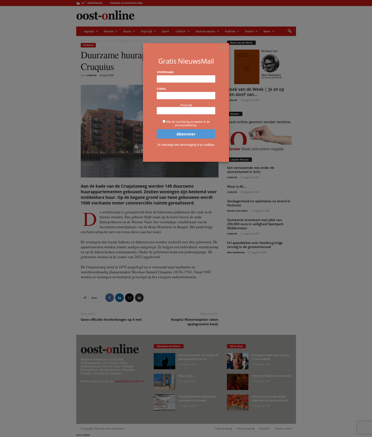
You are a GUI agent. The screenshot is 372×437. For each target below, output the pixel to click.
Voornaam (165, 72)
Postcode (186, 105)
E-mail (161, 88)
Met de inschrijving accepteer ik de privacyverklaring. (188, 123)
